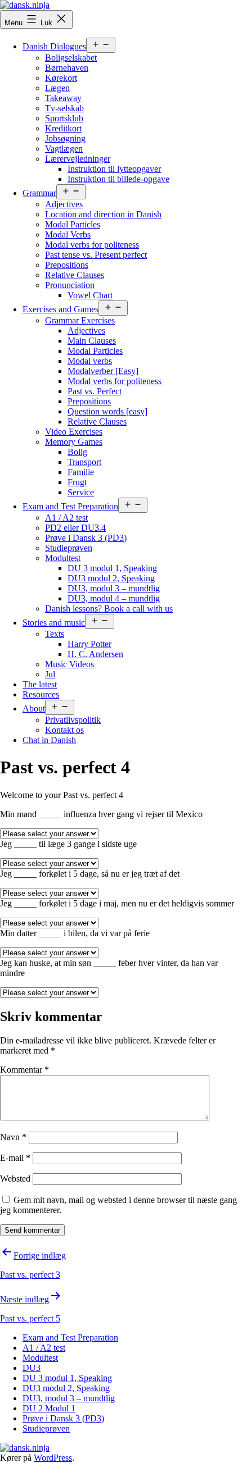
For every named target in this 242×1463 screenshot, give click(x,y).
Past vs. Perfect (95, 391)
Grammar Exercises (80, 320)
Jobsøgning (65, 138)
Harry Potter (89, 644)
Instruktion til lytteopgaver (114, 169)
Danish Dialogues (54, 46)
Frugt (77, 482)
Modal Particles (72, 224)
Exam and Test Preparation (70, 506)
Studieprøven (68, 548)
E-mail (15, 1158)
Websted (15, 1178)
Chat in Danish (49, 740)
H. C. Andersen (95, 654)
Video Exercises (73, 431)
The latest (40, 684)
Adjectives (64, 204)
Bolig (77, 452)
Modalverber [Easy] (103, 371)
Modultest (62, 558)
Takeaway (63, 98)
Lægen (57, 88)
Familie (81, 472)
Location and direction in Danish (103, 214)
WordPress (53, 1457)
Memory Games (73, 441)
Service (81, 492)
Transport (84, 462)
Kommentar (24, 1069)
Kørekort (61, 78)
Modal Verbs (68, 234)
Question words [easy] (107, 411)
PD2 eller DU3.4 (75, 527)
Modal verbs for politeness (92, 244)
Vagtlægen (64, 148)
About (34, 708)
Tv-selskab (64, 108)
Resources (41, 694)
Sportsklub (64, 118)
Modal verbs (90, 361)
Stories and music (54, 622)
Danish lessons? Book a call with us (109, 608)
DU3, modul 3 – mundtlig (114, 588)
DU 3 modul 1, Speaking (112, 568)
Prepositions (66, 265)
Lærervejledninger (77, 158)
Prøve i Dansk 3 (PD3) (86, 538)
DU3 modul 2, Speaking (111, 578)
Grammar (39, 193)
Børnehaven (66, 67)
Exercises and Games (60, 309)
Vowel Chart (90, 295)
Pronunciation (70, 285)
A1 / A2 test (66, 517)
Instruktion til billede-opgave (118, 179)
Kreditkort (63, 128)
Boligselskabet (71, 57)
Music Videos (69, 664)
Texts (54, 634)
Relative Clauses (74, 275)
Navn (13, 1137)
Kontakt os (64, 730)
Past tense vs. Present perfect (96, 254)
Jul (50, 674)
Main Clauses (92, 340)
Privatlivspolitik (73, 719)
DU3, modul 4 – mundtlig (114, 598)
